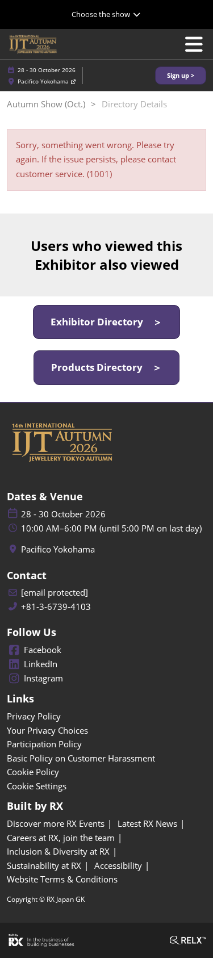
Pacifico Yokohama (44, 81)
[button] (180, 75)
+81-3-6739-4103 (56, 606)
